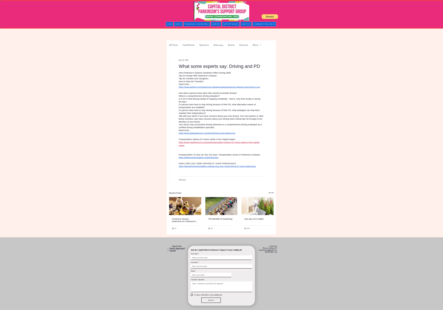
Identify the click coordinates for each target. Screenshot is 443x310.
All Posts (173, 45)
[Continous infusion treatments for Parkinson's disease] (185, 206)
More (255, 45)
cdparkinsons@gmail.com (268, 250)
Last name (195, 262)
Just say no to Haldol (253, 219)
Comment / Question (197, 279)
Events (231, 45)
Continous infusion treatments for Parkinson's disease (184, 220)
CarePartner (189, 45)
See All (271, 193)
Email (193, 271)
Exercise (243, 45)
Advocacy (218, 45)
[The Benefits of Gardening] (221, 206)
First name (195, 254)
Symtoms (204, 45)
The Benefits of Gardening (220, 219)
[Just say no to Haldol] (257, 206)
